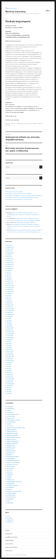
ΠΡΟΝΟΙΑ (9, 489)
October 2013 (10, 251)
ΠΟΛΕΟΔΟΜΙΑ (11, 483)
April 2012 (9, 254)
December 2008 (10, 331)
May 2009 (9, 322)
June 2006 (9, 389)
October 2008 (10, 335)
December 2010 (10, 285)
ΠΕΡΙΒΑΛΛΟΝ (10, 479)
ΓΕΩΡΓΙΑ (9, 424)
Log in (8, 516)
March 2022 (9, 245)
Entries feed (9, 518)
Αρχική (7, 530)
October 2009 (10, 312)
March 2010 (9, 303)
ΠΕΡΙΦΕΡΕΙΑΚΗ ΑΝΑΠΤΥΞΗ (14, 481)
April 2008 (9, 347)
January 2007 (10, 376)
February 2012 (10, 258)
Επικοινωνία (9, 550)
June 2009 (9, 320)
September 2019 (10, 247)
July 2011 (9, 272)
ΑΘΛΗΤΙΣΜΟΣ (10, 408)
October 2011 (10, 266)
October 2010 (10, 289)
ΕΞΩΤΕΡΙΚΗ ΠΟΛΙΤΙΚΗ (13, 456)
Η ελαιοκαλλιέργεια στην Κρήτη (15, 191)
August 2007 (9, 362)
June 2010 (9, 297)
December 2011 (10, 262)
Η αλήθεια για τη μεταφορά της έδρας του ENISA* (19, 193)
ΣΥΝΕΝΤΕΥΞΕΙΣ (11, 495)
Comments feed (10, 520)
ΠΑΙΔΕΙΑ (35, 123)
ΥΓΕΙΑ (9, 125)
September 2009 (10, 314)
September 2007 (10, 360)
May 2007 (9, 368)
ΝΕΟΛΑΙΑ (9, 472)
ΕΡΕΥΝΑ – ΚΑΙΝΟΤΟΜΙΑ (13, 462)
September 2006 (10, 383)
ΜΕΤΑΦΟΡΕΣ (10, 468)
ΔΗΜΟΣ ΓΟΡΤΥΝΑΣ (12, 431)
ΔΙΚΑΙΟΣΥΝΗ (10, 449)
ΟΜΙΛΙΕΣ (9, 476)
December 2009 (10, 308)
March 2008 (9, 349)
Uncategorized (19, 123)
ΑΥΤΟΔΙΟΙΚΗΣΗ (11, 422)
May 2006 (9, 391)
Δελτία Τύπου (10, 426)
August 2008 (9, 339)
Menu (47, 10)
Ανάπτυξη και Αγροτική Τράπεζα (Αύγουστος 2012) (19, 199)
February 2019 (10, 249)
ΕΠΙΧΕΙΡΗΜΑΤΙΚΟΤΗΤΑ (13, 460)
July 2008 (9, 341)
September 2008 (10, 337)
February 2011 (10, 281)
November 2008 (10, 333)
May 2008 (9, 345)
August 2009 (9, 316)
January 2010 (10, 306)
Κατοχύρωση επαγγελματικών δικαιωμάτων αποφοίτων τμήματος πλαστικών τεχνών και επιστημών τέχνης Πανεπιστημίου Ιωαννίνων (23, 226)
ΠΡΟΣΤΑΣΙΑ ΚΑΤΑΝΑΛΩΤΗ (14, 491)
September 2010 (10, 291)
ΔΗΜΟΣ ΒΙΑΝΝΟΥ (11, 429)
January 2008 (10, 353)
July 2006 (9, 387)
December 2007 (10, 355)
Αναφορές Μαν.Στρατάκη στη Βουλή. (25, 222)
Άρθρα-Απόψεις (11, 418)
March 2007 (9, 372)
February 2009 (10, 328)
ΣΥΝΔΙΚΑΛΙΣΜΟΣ (11, 493)
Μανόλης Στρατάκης (16, 11)
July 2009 (9, 318)
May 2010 (9, 299)
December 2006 (10, 378)
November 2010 (10, 287)
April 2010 (9, 301)
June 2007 (9, 366)
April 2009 (9, 324)
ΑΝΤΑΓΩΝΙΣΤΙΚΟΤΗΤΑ (13, 414)
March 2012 (9, 256)
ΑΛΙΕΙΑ (9, 410)
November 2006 (10, 380)
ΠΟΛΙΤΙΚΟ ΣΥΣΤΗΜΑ (12, 485)
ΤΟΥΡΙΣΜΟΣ (10, 499)
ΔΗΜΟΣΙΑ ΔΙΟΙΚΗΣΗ (12, 443)
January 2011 (10, 283)
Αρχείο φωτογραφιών (12, 547)
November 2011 (10, 264)
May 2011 (9, 276)
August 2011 (9, 270)
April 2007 (9, 370)
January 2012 (10, 260)
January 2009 (10, 330)
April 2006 (9, 393)
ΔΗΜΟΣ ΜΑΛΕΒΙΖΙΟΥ (12, 435)
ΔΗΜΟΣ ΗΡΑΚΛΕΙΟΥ (12, 433)
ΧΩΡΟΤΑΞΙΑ (10, 503)
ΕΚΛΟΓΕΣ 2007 (10, 452)
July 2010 (9, 295)
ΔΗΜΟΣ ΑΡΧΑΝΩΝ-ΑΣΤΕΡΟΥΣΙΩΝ (16, 427)
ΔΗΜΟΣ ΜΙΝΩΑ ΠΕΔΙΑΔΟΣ (14, 437)
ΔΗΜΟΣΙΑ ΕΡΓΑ (11, 445)
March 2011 (9, 279)
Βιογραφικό (9, 533)
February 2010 (10, 305)
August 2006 (9, 385)
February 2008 (10, 351)
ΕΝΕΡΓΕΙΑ (9, 454)
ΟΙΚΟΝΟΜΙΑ (10, 474)
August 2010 (9, 293)
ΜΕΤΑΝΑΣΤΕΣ (10, 466)
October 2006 (10, 381)
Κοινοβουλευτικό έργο (27, 123)
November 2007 (10, 356)
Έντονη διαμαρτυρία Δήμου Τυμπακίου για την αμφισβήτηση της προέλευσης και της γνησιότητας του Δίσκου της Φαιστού (23, 214)
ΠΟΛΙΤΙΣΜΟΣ (10, 487)
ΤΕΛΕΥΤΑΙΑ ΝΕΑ (11, 497)
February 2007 (10, 374)
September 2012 (10, 253)
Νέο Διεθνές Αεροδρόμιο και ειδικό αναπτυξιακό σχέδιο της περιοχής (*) (24, 195)
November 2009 (10, 310)
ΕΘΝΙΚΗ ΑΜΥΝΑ (11, 451)
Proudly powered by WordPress (21, 554)
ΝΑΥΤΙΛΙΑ (9, 470)
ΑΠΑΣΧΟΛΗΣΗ (11, 416)
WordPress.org (10, 522)
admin (8, 123)
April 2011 (9, 278)
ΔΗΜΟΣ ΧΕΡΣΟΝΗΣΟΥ (13, 441)
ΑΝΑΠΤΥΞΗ (10, 412)
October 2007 (10, 358)
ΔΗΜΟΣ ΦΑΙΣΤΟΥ (11, 439)
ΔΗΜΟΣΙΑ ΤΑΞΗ (11, 447)
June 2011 (9, 274)
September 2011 (10, 268)
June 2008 (9, 343)
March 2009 (9, 326)
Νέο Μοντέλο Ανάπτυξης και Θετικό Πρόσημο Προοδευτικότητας (23, 197)
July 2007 (9, 364)
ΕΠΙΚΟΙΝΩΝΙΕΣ (11, 458)
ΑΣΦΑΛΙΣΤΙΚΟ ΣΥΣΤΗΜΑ (13, 420)
